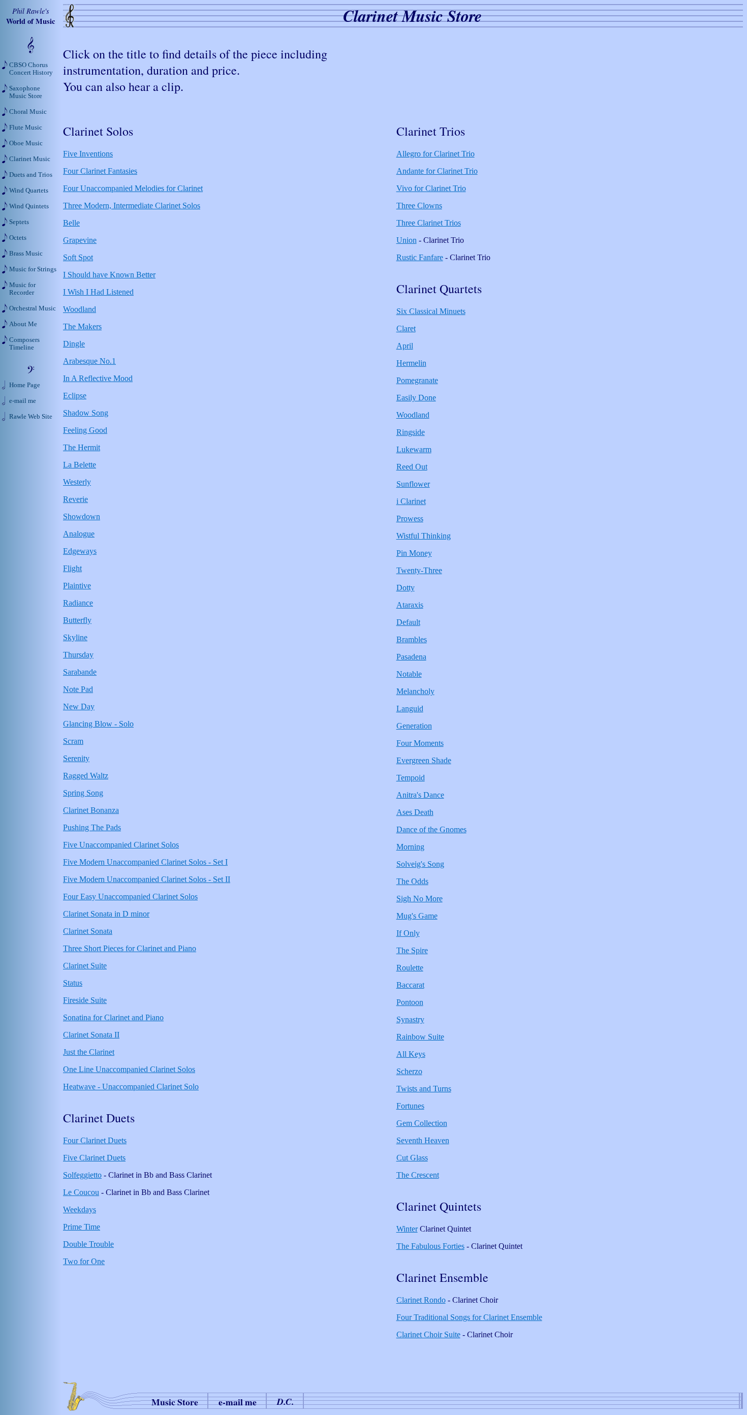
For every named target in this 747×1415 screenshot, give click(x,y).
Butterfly (77, 620)
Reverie (75, 499)
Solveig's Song (420, 864)
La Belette (79, 464)
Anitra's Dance (420, 795)
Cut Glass (412, 1157)
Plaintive (77, 585)
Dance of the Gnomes (431, 829)
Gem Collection (421, 1123)
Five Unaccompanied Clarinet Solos (121, 844)
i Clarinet (411, 501)
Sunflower (413, 484)
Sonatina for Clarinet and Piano (113, 1017)
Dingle (74, 343)
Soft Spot (78, 257)
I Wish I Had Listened (98, 292)
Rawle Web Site (30, 416)
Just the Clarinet (88, 1052)
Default (408, 622)
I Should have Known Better (109, 274)
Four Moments (420, 743)
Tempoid (410, 777)
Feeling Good (85, 430)
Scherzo (409, 1071)
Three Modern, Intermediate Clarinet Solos (131, 205)
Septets (19, 222)
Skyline (75, 637)
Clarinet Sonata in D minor (106, 913)
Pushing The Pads (92, 827)
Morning (410, 846)
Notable (409, 674)
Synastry (410, 1019)
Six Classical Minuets (430, 311)
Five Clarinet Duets (94, 1157)
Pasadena (411, 656)
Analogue (79, 533)
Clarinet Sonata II (91, 1034)
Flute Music (25, 127)
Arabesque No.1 (89, 361)
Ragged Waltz (85, 775)
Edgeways (80, 551)
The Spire (412, 950)
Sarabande (80, 672)
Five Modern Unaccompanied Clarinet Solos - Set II (146, 879)
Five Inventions (88, 153)
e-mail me (238, 1401)
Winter (407, 1228)
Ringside (410, 432)
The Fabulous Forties (430, 1246)
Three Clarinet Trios (428, 222)
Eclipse (74, 395)
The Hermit (81, 447)
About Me (23, 324)
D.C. (285, 1401)
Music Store (174, 1401)
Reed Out (411, 466)
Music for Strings (32, 269)
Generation (414, 725)
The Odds (412, 881)
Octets (17, 237)
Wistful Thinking (423, 535)
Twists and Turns (423, 1088)
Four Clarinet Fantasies (100, 171)
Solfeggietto (82, 1175)
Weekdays (79, 1209)
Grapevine (80, 240)
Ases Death (414, 812)
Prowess (409, 518)
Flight (72, 568)
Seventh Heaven (422, 1140)
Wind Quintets (29, 206)
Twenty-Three (419, 570)
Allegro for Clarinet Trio (435, 153)
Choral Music (28, 111)
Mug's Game (417, 915)
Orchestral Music (32, 308)
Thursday (78, 654)
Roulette (409, 967)
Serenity (76, 758)
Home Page (24, 385)
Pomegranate (417, 380)
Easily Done (416, 397)
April (404, 345)
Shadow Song (85, 412)
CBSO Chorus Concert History (31, 68)
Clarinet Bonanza (91, 810)
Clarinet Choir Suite (428, 1334)
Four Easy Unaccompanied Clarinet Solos (130, 896)
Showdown (81, 516)
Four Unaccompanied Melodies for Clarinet (133, 188)
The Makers (82, 326)
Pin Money (414, 553)
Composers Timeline (24, 343)
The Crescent (417, 1175)
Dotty (405, 587)
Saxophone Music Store (25, 92)
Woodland (79, 309)
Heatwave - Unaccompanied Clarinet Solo (131, 1086)
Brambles (411, 639)
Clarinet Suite (85, 965)
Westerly (77, 482)
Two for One (84, 1261)
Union (406, 240)
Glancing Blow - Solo (98, 723)
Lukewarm (413, 449)
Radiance (78, 603)
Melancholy (415, 691)
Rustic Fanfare (419, 257)
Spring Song (83, 793)
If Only (408, 933)
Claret (406, 328)
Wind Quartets (28, 190)
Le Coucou (81, 1192)
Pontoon (409, 1002)
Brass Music (26, 253)
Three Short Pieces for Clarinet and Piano (129, 948)
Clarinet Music (29, 159)
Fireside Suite (85, 1000)
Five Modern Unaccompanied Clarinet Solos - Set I (145, 862)
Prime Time (81, 1226)
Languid (409, 708)
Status (72, 983)
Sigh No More (419, 898)
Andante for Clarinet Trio (437, 171)
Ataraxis (409, 605)
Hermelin (411, 363)
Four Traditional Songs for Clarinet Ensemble (469, 1317)
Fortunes (410, 1106)
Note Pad (78, 689)
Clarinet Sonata (87, 931)
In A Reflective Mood (98, 378)
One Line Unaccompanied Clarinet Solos (129, 1069)
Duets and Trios (30, 174)
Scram (73, 741)
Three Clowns (419, 205)
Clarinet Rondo (421, 1300)
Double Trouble (88, 1244)
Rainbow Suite (420, 1036)
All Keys (410, 1054)
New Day (79, 706)
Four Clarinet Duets (95, 1140)
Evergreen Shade (423, 760)
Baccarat (410, 985)
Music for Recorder (22, 288)
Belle (71, 222)
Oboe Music (26, 143)
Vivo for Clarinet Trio (431, 188)
